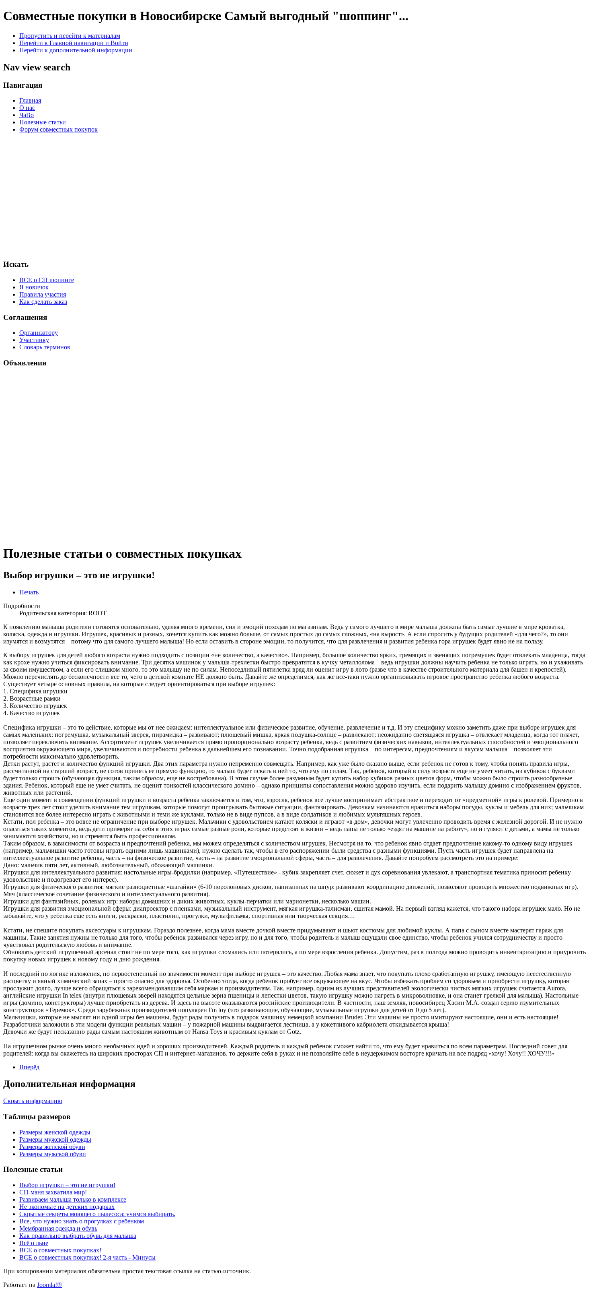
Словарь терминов (44, 347)
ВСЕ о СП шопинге (46, 279)
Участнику (34, 339)
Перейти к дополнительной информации (75, 50)
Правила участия (42, 294)
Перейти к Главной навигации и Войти (73, 42)
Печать (29, 592)
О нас (27, 107)
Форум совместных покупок (58, 129)
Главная (30, 100)
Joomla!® (49, 1284)
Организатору (38, 332)
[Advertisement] (346, 196)
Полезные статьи (42, 122)
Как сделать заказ (43, 301)
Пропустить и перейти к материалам (69, 35)
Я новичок (34, 287)
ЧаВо (26, 114)
